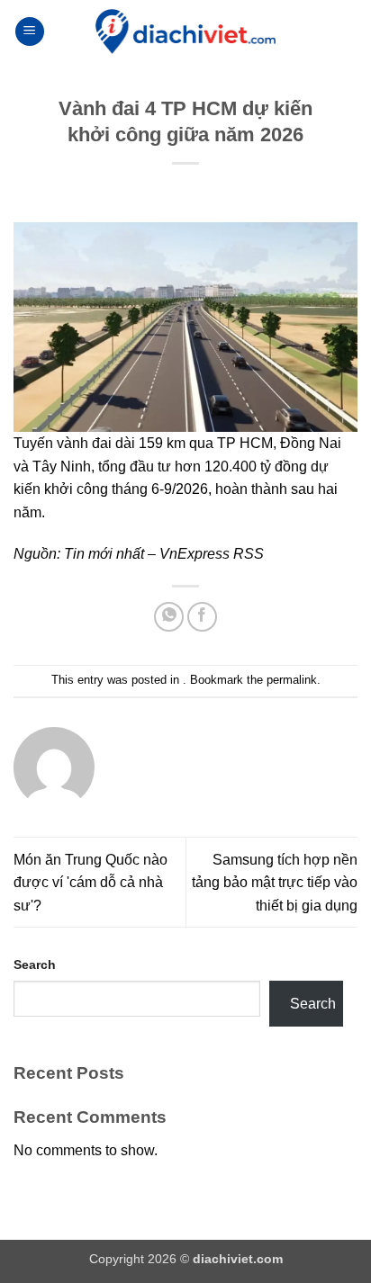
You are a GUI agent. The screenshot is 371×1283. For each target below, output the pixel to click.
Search (35, 964)
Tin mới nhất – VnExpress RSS (164, 553)
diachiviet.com (238, 1259)
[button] (29, 32)
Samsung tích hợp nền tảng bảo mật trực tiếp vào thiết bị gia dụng (274, 882)
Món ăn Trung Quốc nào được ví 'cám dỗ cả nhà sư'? (90, 882)
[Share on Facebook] (202, 617)
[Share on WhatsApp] (169, 617)
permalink (292, 679)
